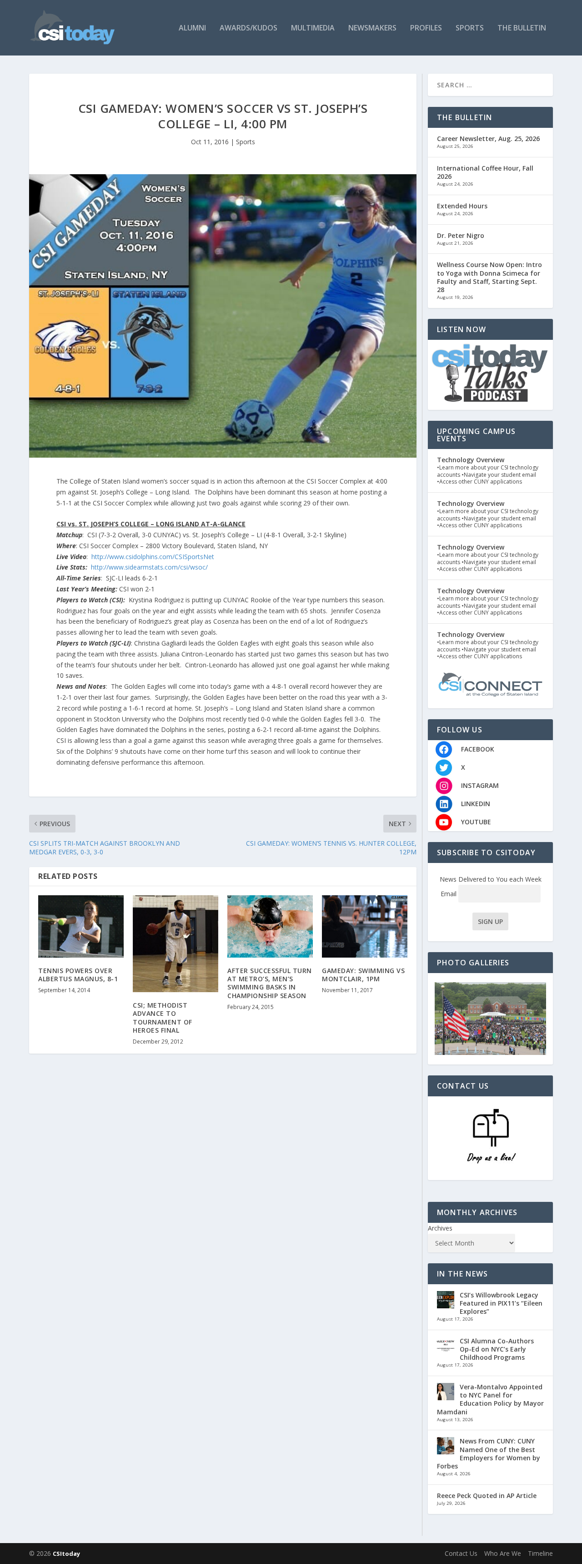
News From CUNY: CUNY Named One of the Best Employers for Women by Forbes (488, 1453)
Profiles (426, 28)
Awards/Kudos (248, 28)
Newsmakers (372, 28)
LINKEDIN (475, 803)
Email (449, 893)
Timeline (540, 1553)
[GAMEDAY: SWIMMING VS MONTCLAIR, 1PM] (364, 926)
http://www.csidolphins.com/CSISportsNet (152, 556)
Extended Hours (462, 206)
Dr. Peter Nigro (460, 235)
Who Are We (502, 1553)
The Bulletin (521, 28)
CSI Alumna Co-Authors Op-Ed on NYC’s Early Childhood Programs (497, 1349)
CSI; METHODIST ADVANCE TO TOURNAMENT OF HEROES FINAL (162, 1017)
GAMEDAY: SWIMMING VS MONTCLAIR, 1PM (363, 974)
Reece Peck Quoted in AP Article (487, 1495)
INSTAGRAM (480, 785)
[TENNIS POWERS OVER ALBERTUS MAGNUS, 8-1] (81, 926)
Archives (440, 1228)
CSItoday (66, 1553)
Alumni (192, 28)
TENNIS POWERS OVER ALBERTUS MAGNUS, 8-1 (78, 974)
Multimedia (313, 28)
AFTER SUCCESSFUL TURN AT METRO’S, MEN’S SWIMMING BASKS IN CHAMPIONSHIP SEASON (269, 983)
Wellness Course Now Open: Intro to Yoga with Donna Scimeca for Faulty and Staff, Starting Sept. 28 (489, 277)
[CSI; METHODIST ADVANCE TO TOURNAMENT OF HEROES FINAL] (175, 944)
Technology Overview (470, 459)
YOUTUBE (476, 821)
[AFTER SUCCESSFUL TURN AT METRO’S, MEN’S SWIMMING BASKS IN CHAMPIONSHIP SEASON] (270, 926)
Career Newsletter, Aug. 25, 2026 (488, 138)
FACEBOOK (477, 749)
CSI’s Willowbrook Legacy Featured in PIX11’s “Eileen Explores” (501, 1303)
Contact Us (461, 1553)
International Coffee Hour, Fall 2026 (485, 172)
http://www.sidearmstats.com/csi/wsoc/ (149, 567)
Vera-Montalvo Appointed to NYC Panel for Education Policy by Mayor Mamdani (490, 1399)
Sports (470, 28)
